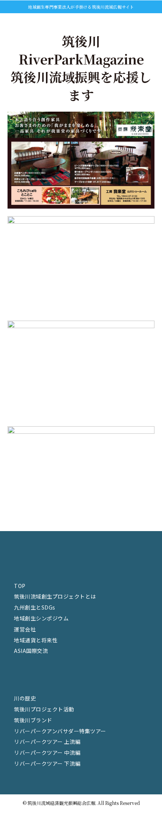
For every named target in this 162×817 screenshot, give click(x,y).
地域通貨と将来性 (36, 640)
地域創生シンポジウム (41, 618)
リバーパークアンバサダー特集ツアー (60, 731)
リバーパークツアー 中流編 (47, 752)
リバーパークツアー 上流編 (47, 741)
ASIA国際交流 (31, 650)
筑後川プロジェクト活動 (44, 709)
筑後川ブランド (33, 720)
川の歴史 (25, 698)
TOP (20, 586)
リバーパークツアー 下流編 (47, 763)
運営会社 (25, 629)
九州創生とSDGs (34, 607)
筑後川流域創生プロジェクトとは (55, 596)
